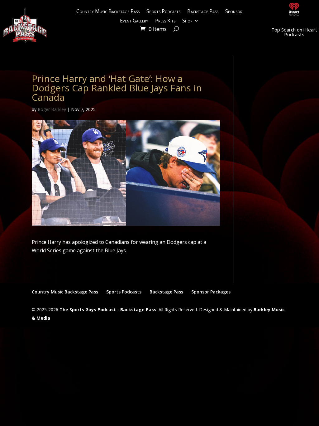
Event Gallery (134, 21)
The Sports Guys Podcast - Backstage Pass (108, 309)
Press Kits (165, 21)
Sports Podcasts (163, 12)
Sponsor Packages (211, 292)
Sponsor (233, 12)
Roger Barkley (52, 109)
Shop (187, 21)
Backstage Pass (202, 12)
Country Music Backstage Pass (108, 12)
